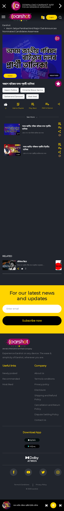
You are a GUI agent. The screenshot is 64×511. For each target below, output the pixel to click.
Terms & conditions (44, 379)
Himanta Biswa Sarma (32, 90)
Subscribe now (32, 320)
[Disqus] (32, 208)
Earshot (6, 25)
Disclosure (40, 390)
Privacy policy (41, 384)
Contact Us (40, 420)
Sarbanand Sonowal (13, 96)
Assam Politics (10, 90)
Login (51, 17)
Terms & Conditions (21, 484)
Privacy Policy (41, 484)
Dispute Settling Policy (46, 414)
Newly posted (9, 373)
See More (31, 117)
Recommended (11, 379)
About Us (39, 373)
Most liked (32, 96)
